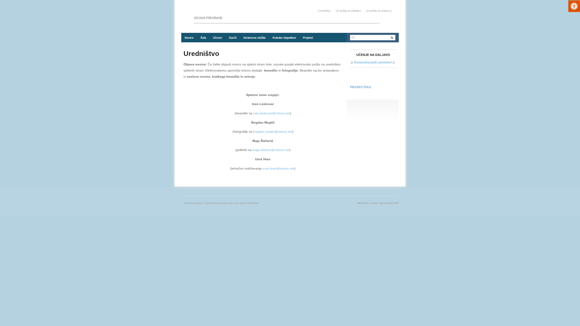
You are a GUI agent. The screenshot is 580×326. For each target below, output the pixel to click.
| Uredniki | (324, 10)
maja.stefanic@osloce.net (270, 150)
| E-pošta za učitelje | (348, 10)
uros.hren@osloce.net (278, 168)
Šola (203, 37)
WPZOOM (393, 203)
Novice (189, 37)
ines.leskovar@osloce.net (271, 113)
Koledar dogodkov (284, 37)
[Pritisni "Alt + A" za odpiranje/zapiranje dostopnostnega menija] (574, 6)
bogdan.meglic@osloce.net (272, 131)
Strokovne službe (254, 37)
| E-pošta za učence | (379, 10)
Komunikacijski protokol (373, 62)
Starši (233, 37)
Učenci (217, 37)
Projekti (308, 37)
